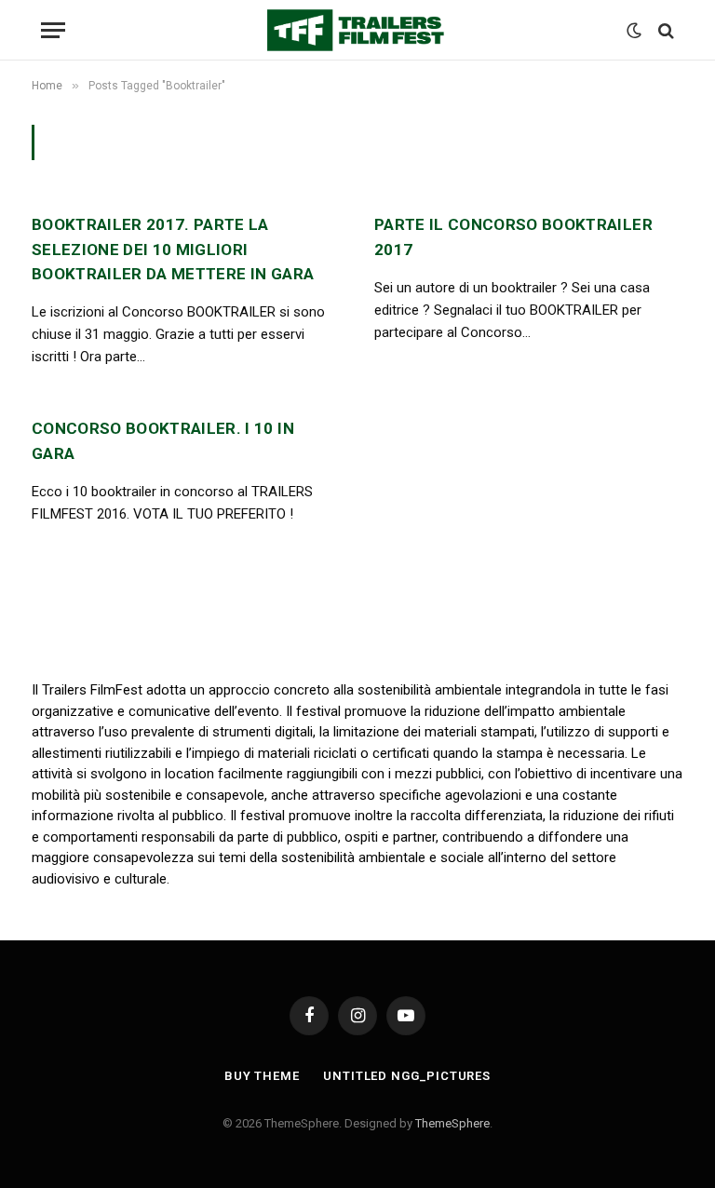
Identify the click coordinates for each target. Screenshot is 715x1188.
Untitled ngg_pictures (407, 1076)
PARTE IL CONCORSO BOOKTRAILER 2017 (513, 236)
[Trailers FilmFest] (357, 30)
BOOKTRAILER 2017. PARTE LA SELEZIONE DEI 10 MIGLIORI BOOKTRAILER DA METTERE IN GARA (173, 249)
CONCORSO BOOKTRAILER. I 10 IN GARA (163, 440)
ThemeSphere (452, 1123)
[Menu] (53, 30)
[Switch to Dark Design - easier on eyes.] (634, 30)
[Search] (664, 30)
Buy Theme (262, 1076)
